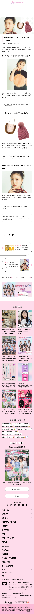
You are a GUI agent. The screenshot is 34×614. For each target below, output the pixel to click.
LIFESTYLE (6, 526)
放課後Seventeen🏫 (7, 426)
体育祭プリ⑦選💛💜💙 (22, 437)
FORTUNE (6, 554)
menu (32, 3)
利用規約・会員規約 (24, 595)
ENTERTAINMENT (9, 522)
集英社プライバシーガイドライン (9, 595)
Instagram (6, 546)
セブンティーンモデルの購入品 (20, 423)
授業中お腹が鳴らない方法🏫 (22, 426)
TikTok (4, 542)
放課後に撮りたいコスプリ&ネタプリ (11, 434)
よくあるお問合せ (17, 593)
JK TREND (6, 530)
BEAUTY (5, 514)
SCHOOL (5, 518)
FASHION (14, 277)
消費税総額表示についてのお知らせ (9, 597)
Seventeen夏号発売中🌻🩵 (9, 429)
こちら (28, 611)
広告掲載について (6, 593)
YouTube (5, 550)
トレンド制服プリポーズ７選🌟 (10, 432)
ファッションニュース (24, 277)
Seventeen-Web (6, 277)
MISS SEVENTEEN (9, 558)
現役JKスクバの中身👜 (8, 437)
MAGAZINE (6, 562)
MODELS (5, 534)
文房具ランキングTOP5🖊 (25, 429)
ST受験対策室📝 (6, 423)
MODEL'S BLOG (8, 538)
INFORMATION (7, 566)
